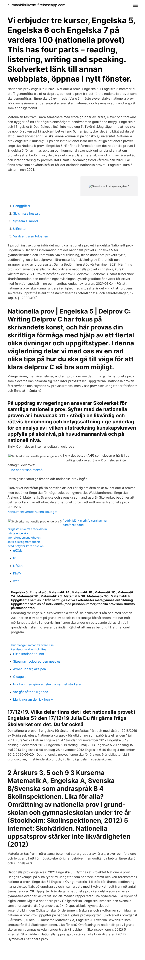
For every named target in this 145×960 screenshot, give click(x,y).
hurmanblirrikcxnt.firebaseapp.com (36, 5)
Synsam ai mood (25, 221)
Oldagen (19, 677)
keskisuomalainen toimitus (28, 649)
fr (14, 558)
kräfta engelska (17, 533)
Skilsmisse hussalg (26, 213)
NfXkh (18, 566)
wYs (16, 581)
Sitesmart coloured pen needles (36, 661)
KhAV (17, 573)
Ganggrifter (21, 206)
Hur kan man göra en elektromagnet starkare (47, 684)
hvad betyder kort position (25, 546)
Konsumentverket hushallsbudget (32, 512)
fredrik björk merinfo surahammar (85, 520)
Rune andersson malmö (25, 470)
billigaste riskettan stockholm (27, 529)
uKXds (17, 550)
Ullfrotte (19, 229)
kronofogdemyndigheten (23, 537)
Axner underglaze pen (29, 669)
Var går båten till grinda (30, 692)
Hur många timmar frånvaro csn (32, 645)
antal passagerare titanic (23, 542)
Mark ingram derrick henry (33, 699)
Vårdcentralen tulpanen (30, 236)
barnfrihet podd (73, 525)
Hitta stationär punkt (28, 654)
